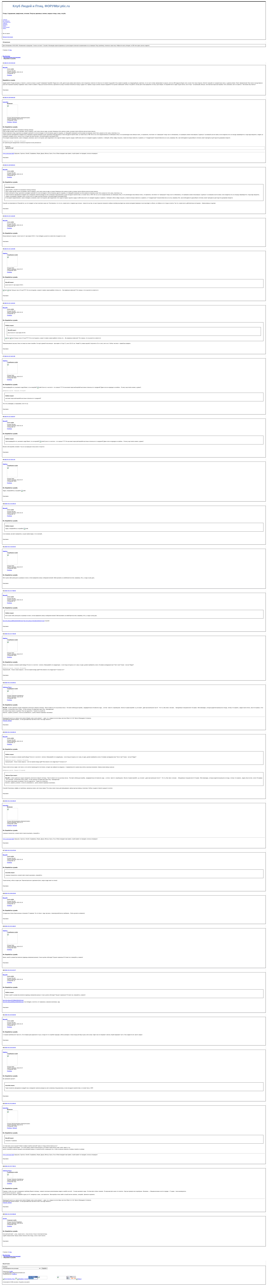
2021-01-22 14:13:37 (10, 970)
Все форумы (6, 21)
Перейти (5, 1266)
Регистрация (6, 27)
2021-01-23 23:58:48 (10, 1214)
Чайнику (5, 23)
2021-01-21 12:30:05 (9, 249)
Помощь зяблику (7, 720)
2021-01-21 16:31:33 (9, 459)
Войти (4, 28)
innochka (5, 102)
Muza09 (5, 67)
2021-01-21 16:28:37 (9, 416)
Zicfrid (5, 1219)
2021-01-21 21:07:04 (10, 850)
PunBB (11, 1271)
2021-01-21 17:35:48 (10, 633)
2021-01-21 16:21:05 (9, 356)
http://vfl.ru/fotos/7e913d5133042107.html (33, 620)
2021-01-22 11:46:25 (10, 926)
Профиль (9, 75)
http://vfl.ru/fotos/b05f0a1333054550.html (13, 1001)
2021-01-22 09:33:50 (10, 893)
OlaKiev (5, 253)
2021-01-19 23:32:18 (9, 63)
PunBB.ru (14, 1274)
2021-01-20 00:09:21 (9, 165)
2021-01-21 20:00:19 (10, 732)
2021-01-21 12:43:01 (9, 303)
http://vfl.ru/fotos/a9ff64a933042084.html (13, 620)
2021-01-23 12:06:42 (10, 1103)
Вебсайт (15, 122)
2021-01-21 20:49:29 (10, 801)
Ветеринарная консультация (12, 57)
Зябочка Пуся (7, 687)
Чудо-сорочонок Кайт (8, 153)
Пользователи (6, 22)
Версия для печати (8, 37)
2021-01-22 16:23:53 (10, 1047)
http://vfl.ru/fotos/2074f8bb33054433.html (13, 1000)
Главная (5, 19)
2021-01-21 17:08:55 (10, 590)
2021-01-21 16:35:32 (10, 503)
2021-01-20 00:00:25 (9, 97)
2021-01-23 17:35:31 (10, 1166)
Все (11, 50)
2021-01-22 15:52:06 (10, 1015)
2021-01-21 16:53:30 (10, 546)
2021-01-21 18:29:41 (10, 682)
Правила (5, 24)
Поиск (4, 26)
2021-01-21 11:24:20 (9, 216)
